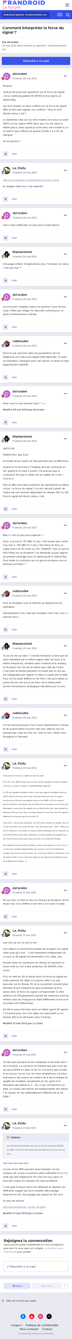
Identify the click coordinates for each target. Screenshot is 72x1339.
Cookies (47, 1329)
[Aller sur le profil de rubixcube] (6, 343)
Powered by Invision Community (36, 1333)
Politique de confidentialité (42, 1325)
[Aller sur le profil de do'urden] (6, 76)
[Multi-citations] (5, 154)
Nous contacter (29, 1329)
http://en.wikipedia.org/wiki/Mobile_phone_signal (31, 180)
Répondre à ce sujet (36, 60)
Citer (14, 153)
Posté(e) (25, 78)
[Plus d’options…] (65, 76)
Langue (16, 1325)
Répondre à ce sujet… (23, 1266)
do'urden (12, 42)
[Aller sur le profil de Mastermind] (6, 254)
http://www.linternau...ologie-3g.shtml (24, 1206)
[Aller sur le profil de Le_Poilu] (6, 170)
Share (18, 1285)
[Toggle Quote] (8, 1137)
